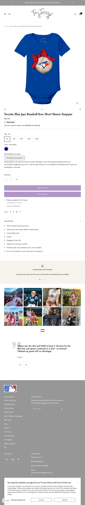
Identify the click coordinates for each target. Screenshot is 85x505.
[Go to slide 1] (41, 109)
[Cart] (80, 14)
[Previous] (5, 109)
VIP (5, 448)
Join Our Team (9, 436)
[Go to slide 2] (43, 109)
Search (6, 428)
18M (29, 139)
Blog (5, 424)
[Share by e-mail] (20, 212)
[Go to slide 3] (43, 279)
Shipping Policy (9, 404)
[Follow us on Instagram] (13, 459)
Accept (41, 500)
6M (14, 139)
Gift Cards (7, 420)
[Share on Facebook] (10, 212)
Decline (64, 500)
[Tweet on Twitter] (17, 212)
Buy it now (42, 194)
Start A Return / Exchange (13, 416)
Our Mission (8, 440)
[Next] (80, 109)
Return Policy (8, 412)
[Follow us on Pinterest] (18, 459)
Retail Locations (9, 444)
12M (21, 139)
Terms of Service (10, 400)
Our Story (7, 432)
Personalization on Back (12, 154)
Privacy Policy (9, 408)
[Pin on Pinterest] (13, 212)
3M (7, 139)
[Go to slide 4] (45, 279)
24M (36, 139)
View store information (13, 206)
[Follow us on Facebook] (7, 459)
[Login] (75, 14)
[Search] (9, 14)
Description (8, 221)
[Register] (62, 408)
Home (6, 26)
